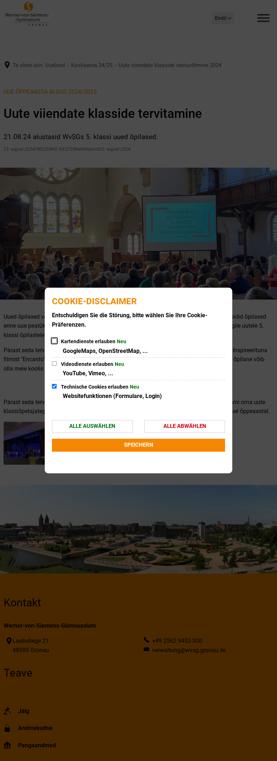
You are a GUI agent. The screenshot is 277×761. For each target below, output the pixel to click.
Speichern (138, 445)
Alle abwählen (184, 426)
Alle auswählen (92, 426)
